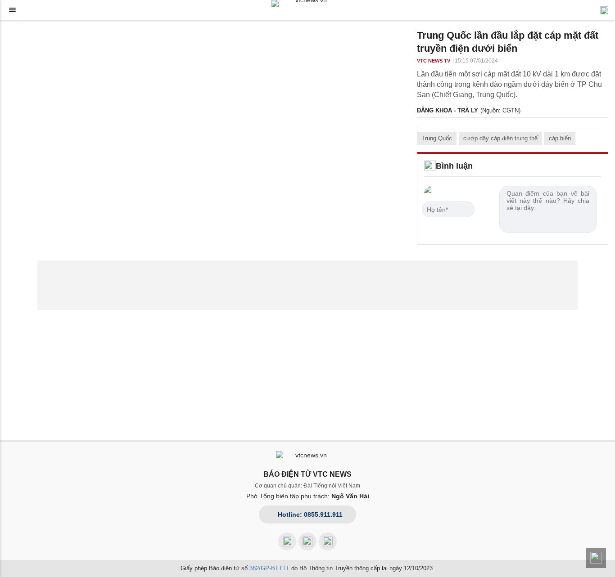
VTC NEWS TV (433, 60)
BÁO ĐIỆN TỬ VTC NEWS (307, 474)
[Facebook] (287, 541)
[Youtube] (307, 541)
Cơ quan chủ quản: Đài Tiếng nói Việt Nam (307, 486)
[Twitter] (328, 541)
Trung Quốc (436, 138)
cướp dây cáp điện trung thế (500, 138)
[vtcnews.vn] (307, 3)
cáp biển (560, 138)
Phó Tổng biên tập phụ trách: (307, 496)
